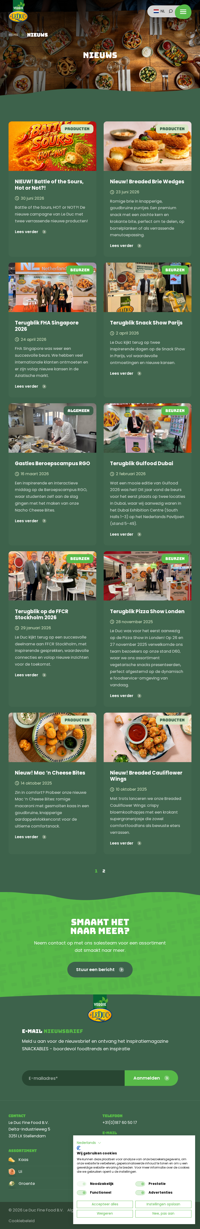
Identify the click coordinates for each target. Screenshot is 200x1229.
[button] (89, 1143)
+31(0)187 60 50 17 (119, 1122)
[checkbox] (82, 1183)
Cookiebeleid (22, 1221)
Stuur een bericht (95, 969)
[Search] (171, 11)
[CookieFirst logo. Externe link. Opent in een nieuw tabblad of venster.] (78, 1148)
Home (13, 35)
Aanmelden (146, 1078)
